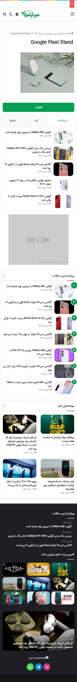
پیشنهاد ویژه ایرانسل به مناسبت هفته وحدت (58, 439)
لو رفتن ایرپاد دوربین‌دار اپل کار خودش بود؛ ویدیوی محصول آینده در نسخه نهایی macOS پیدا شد (21, 443)
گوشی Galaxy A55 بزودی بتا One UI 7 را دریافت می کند (31, 352)
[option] (38, 631)
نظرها (12, 120)
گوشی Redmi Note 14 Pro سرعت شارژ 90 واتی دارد (29, 198)
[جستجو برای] (4, 16)
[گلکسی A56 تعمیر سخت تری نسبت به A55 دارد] (64, 387)
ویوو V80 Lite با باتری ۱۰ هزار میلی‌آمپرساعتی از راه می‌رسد (21, 483)
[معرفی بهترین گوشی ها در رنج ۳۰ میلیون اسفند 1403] (63, 185)
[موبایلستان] (30, 14)
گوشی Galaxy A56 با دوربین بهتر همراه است (28, 132)
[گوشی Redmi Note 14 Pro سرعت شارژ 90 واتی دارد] (63, 201)
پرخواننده (62, 120)
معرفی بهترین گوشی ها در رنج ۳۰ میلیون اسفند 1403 (30, 182)
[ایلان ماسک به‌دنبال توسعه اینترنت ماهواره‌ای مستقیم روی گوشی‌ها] (57, 468)
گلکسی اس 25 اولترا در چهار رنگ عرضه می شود (27, 334)
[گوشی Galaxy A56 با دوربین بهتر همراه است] (63, 137)
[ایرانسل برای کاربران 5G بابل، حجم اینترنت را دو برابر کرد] (38, 569)
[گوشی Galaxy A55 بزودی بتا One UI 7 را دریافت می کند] (64, 355)
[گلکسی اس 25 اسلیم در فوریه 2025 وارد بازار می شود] (64, 371)
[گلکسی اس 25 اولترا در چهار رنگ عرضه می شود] (64, 339)
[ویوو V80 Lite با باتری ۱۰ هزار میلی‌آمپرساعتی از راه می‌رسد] (19, 468)
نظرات (38, 107)
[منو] (72, 16)
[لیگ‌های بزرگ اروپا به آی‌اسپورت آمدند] (14, 598)
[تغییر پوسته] (11, 16)
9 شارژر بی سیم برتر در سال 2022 (48, 33)
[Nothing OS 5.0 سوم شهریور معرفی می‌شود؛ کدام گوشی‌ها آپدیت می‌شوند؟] (62, 598)
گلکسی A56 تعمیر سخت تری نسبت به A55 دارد (29, 384)
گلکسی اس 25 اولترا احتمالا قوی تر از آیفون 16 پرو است (28, 166)
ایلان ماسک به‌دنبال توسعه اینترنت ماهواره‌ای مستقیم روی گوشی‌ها (58, 485)
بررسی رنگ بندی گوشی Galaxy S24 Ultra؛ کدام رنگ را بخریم (29, 150)
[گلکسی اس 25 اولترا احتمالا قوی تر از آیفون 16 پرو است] (63, 169)
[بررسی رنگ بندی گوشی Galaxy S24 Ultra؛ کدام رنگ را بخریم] (63, 153)
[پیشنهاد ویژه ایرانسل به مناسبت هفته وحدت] (57, 424)
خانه (68, 33)
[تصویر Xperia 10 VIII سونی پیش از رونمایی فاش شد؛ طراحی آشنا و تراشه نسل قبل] (38, 598)
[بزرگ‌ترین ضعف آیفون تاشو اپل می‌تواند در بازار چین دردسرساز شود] (14, 569)
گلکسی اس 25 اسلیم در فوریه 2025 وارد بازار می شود (27, 368)
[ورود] (17, 16)
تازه (36, 120)
